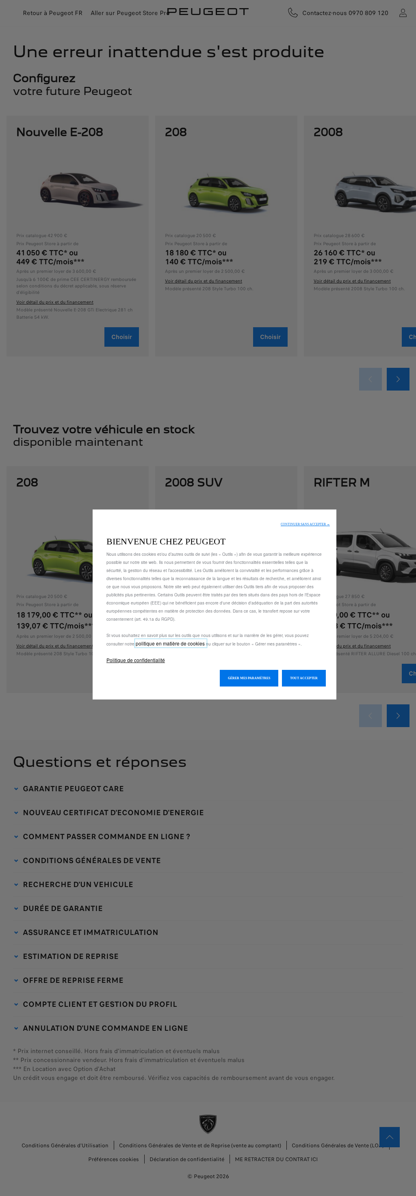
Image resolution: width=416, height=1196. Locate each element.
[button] (305, 524)
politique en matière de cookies (171, 643)
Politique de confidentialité (135, 659)
